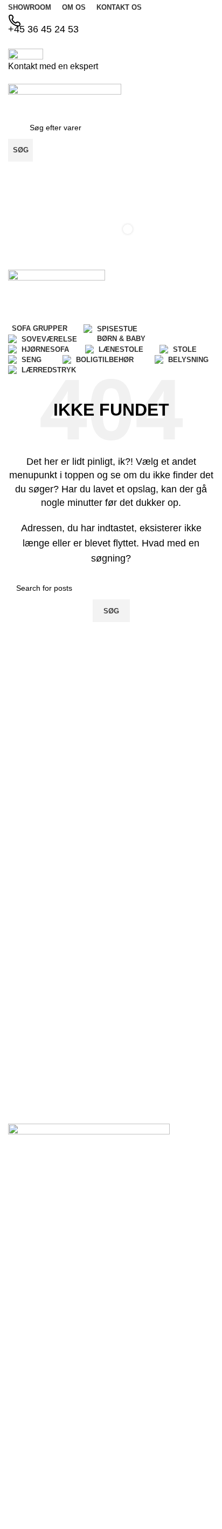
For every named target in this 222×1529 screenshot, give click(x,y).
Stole (16, 1496)
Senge (19, 1515)
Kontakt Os (27, 1252)
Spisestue (24, 1393)
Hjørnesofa (27, 1449)
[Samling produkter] (111, 172)
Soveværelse (30, 1412)
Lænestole (26, 1478)
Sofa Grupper (31, 1375)
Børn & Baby (29, 1430)
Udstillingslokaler (36, 1270)
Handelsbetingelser (41, 1289)
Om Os (20, 1234)
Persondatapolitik (37, 1307)
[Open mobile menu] (111, 259)
